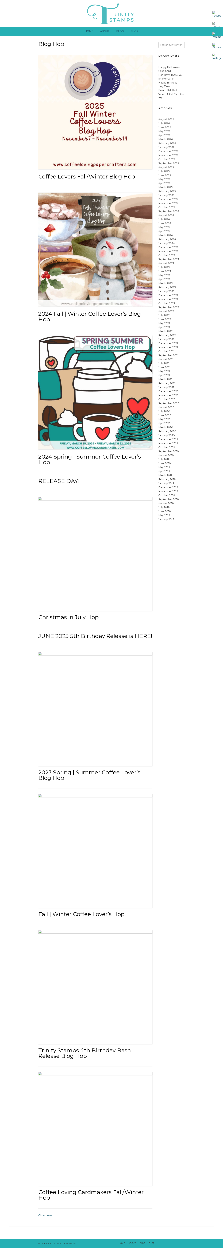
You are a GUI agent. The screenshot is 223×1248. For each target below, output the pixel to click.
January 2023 (166, 291)
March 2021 (165, 379)
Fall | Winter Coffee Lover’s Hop (81, 914)
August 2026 (166, 119)
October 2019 (166, 447)
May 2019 (164, 467)
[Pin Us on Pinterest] (181, 1243)
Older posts (45, 1215)
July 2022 (164, 315)
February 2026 (167, 143)
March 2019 (165, 475)
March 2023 (165, 283)
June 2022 (164, 319)
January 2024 (166, 243)
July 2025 (164, 171)
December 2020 (168, 391)
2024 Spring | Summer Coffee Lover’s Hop (89, 459)
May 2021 (164, 371)
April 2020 (164, 423)
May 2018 (164, 515)
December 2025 (168, 151)
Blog (120, 31)
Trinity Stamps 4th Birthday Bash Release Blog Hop (84, 1053)
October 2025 (166, 159)
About (104, 31)
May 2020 (164, 419)
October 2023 (166, 255)
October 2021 (166, 351)
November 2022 (168, 299)
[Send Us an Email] (158, 1243)
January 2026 (166, 147)
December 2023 (168, 247)
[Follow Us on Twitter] (168, 1243)
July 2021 (163, 363)
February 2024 (167, 239)
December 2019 (168, 439)
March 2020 (165, 427)
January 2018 (166, 519)
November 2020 (168, 395)
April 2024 (164, 231)
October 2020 (166, 399)
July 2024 (164, 219)
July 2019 (164, 459)
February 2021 (166, 383)
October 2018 (166, 495)
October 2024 (166, 207)
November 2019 (168, 443)
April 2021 (164, 375)
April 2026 (164, 135)
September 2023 (168, 259)
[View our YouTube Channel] (172, 1243)
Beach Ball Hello (168, 90)
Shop (134, 31)
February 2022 (167, 335)
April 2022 (164, 327)
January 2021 (166, 387)
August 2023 (166, 263)
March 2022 (165, 331)
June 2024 (164, 223)
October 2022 (166, 303)
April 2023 (164, 279)
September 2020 (168, 403)
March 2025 (165, 187)
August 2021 (166, 359)
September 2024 (168, 211)
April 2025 (164, 183)
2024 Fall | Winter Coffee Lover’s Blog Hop (89, 316)
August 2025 (166, 167)
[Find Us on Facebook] (163, 1243)
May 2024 (164, 227)
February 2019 (167, 479)
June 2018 (164, 511)
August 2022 (166, 311)
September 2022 (168, 307)
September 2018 (168, 499)
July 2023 (164, 267)
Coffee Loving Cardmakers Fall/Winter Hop (91, 1195)
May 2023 (164, 275)
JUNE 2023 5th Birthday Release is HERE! (95, 636)
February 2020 (167, 431)
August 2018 (166, 503)
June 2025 (164, 175)
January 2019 (166, 483)
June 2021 (164, 367)
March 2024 (165, 235)
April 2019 (164, 471)
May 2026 (164, 131)
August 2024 (166, 215)
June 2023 (164, 271)
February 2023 (167, 287)
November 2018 (168, 491)
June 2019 (164, 463)
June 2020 (164, 415)
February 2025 (167, 191)
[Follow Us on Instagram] (177, 1243)
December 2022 (168, 295)
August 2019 (166, 455)
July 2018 (164, 507)
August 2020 (166, 407)
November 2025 (168, 155)
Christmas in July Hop (68, 617)
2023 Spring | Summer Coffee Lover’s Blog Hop (89, 775)
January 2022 (166, 339)
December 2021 (168, 343)
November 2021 (168, 347)
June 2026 (164, 127)
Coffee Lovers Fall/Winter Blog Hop (86, 176)
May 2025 (164, 179)
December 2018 (168, 487)
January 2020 (166, 435)
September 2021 (168, 355)
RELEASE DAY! (58, 481)
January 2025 (166, 195)
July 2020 (164, 411)
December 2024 (168, 199)
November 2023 (168, 251)
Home (89, 31)
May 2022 (164, 323)
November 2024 (168, 203)
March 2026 (165, 139)
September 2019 (168, 451)
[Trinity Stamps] (111, 13)
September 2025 (168, 163)
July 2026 (164, 123)
